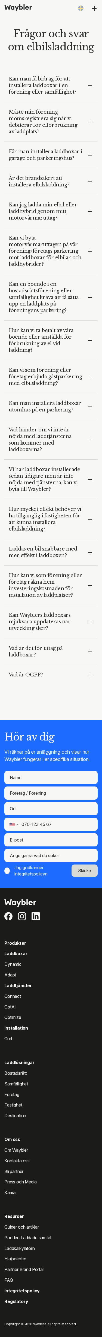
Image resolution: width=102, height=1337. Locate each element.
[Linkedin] (36, 916)
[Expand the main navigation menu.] (94, 8)
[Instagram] (22, 916)
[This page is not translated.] (81, 8)
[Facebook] (8, 916)
